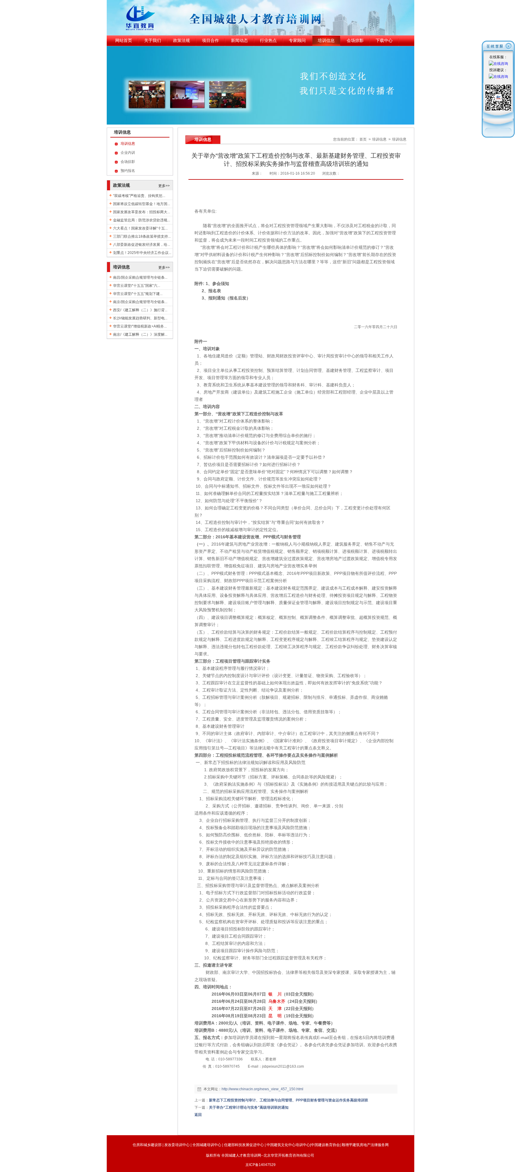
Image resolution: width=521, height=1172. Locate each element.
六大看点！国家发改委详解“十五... (140, 228)
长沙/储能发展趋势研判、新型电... (140, 318)
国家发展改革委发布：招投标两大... (141, 212)
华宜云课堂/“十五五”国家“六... (136, 285)
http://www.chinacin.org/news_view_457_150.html (262, 1089)
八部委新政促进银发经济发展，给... (141, 244)
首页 (363, 139)
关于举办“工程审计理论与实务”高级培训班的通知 (249, 1107)
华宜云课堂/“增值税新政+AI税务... (140, 326)
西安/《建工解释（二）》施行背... (140, 310)
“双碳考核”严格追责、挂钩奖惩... (139, 196)
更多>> (164, 186)
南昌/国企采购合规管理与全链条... (140, 277)
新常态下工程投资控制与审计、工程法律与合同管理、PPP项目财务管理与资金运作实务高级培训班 (288, 1100)
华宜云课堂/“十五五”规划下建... (138, 294)
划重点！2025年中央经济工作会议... (142, 253)
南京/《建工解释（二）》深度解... (140, 334)
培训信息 (379, 139)
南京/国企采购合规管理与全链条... (140, 302)
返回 (198, 1115)
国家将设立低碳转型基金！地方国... (141, 204)
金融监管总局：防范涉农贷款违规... (141, 220)
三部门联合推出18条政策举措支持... (142, 236)
